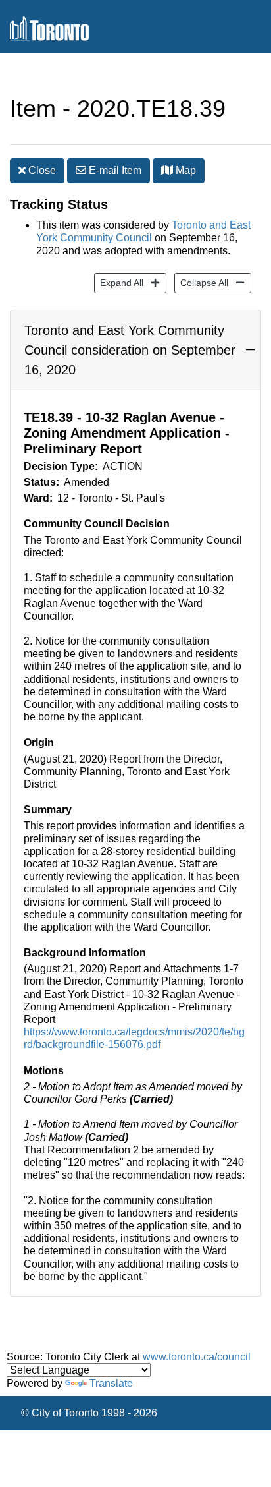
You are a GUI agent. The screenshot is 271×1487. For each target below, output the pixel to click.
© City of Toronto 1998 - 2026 (89, 1412)
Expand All (118, 282)
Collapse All (201, 282)
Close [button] (41, 170)
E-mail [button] (113, 170)
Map (184, 170)
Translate (111, 1383)
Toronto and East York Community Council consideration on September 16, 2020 (129, 350)
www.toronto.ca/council (197, 1356)
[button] (167, 170)
